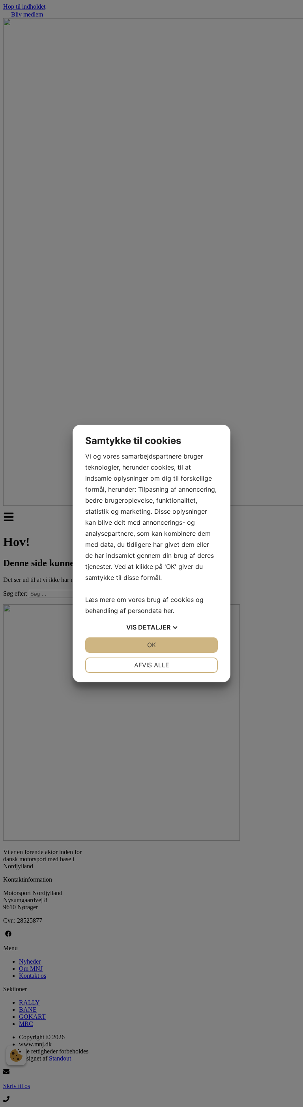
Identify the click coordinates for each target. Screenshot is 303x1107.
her (168, 611)
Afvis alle (151, 665)
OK (151, 645)
